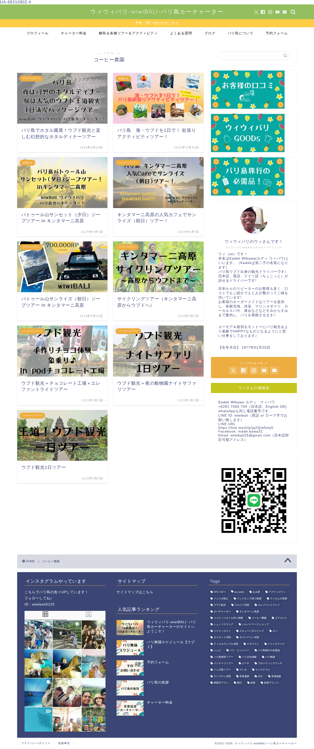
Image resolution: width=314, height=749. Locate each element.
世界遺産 (244, 676)
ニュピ (217, 650)
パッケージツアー (223, 663)
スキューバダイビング (251, 631)
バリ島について (240, 33)
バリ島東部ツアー (223, 657)
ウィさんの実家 (278, 598)
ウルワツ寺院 (242, 605)
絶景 (252, 683)
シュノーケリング (223, 624)
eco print (239, 592)
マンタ (243, 670)
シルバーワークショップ (255, 624)
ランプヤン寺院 (222, 676)
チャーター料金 (74, 33)
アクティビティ (277, 592)
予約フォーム (277, 33)
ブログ (209, 33)
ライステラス (262, 670)
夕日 (260, 676)
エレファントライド (269, 605)
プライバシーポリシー (36, 743)
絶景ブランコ (271, 683)
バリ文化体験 (249, 657)
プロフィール (37, 33)
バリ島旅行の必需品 (269, 650)
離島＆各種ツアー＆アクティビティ (128, 33)
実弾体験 (276, 676)
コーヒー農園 (259, 618)
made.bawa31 (250, 431)
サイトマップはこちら (135, 592)
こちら (30, 592)
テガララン (253, 644)
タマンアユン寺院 (249, 637)
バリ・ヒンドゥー (239, 650)
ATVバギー (220, 592)
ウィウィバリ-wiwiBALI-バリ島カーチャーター (157, 11)
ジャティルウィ (222, 631)
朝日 (239, 683)
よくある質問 (181, 33)
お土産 (256, 592)
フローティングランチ (270, 663)
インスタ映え (221, 598)
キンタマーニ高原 (249, 611)
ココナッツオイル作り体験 (228, 618)
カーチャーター (222, 611)
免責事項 (64, 743)
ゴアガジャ (281, 618)
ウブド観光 (220, 605)
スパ (275, 631)
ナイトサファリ (276, 644)
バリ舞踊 (270, 657)
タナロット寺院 (222, 637)
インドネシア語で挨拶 (249, 598)
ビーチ (245, 663)
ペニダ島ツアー (222, 670)
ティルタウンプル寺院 (226, 644)
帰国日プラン (221, 683)
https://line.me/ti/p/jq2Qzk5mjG (246, 428)
